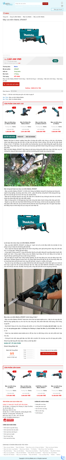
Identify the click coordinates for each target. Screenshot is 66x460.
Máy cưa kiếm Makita (38, 17)
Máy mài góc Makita (9, 447)
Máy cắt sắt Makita (21, 452)
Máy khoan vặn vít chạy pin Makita (35, 447)
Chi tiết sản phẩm (9, 136)
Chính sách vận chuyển (9, 434)
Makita (16, 66)
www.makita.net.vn (42, 319)
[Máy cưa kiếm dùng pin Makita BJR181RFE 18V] (10, 375)
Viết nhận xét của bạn (48, 353)
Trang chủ (5, 17)
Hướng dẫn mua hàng (40, 404)
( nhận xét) (12, 357)
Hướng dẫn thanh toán (41, 406)
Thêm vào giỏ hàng (12, 84)
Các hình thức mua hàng (41, 408)
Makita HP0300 (24, 6)
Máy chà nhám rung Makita (11, 449)
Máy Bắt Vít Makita (55, 451)
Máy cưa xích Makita (21, 454)
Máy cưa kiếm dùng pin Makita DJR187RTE (56, 387)
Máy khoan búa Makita (32, 451)
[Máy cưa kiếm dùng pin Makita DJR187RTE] (56, 375)
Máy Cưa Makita (27, 17)
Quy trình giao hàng (8, 436)
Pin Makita (34, 449)
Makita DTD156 (40, 6)
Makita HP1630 (19, 7)
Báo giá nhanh (58, 9)
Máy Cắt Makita (33, 454)
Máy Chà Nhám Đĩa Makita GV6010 (25, 122)
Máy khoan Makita (24, 449)
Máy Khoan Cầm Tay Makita (46, 449)
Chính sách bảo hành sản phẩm (11, 430)
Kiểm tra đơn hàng (40, 411)
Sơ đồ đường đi (39, 413)
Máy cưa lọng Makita (9, 452)
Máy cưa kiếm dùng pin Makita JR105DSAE (56, 123)
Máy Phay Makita (44, 451)
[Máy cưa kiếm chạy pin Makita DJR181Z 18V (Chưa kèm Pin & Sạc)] (41, 111)
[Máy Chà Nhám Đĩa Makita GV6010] (25, 111)
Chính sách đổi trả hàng (9, 438)
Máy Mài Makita (8, 451)
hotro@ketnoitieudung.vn (13, 417)
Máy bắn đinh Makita (9, 454)
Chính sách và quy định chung (11, 427)
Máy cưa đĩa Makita (19, 451)
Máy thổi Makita (20, 447)
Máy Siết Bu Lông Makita (34, 452)
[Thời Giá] (7, 3)
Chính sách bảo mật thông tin (10, 432)
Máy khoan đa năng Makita (50, 452)
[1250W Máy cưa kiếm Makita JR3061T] (41, 375)
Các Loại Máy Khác (44, 454)
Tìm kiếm (45, 3)
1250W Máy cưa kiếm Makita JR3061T (40, 386)
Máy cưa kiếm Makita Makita (16, 97)
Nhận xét (20, 136)
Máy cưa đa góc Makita (52, 447)
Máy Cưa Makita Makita (15, 99)
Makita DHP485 (32, 6)
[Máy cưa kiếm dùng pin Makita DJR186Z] (10, 111)
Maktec (58, 454)
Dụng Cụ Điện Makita (15, 17)
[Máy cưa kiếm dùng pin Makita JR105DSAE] (56, 111)
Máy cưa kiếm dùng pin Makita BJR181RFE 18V (10, 387)
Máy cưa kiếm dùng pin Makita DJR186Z (10, 122)
